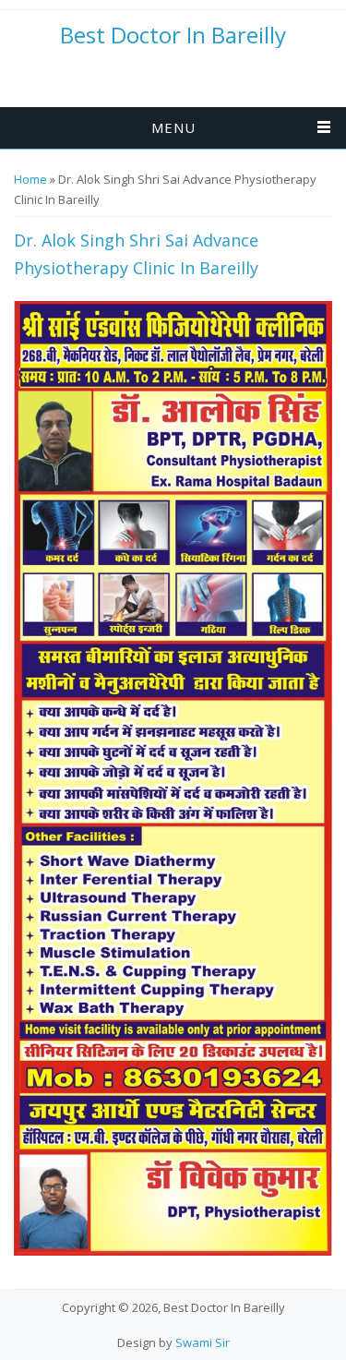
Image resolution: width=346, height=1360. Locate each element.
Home (30, 179)
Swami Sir (202, 1342)
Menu (173, 127)
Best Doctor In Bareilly (173, 35)
